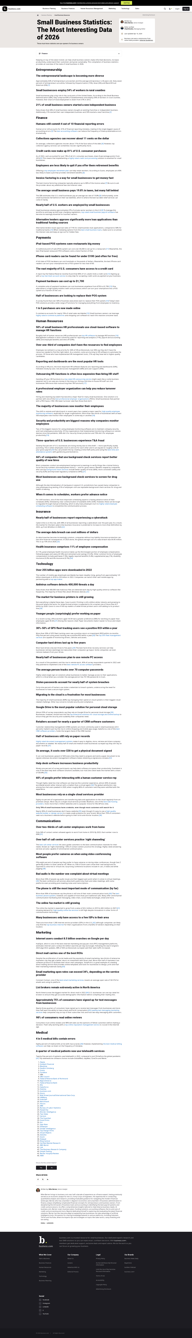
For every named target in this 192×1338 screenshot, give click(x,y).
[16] (116, 335)
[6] (84, 173)
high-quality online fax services (65, 910)
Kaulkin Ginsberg (47, 1068)
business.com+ (120, 1240)
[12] (108, 274)
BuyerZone (128, 1263)
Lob (41, 1147)
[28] (93, 635)
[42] (94, 923)
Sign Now (44, 1124)
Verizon (43, 1116)
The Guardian (45, 1118)
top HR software (88, 335)
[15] (88, 313)
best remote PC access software (80, 664)
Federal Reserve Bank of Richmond (54, 1079)
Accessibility (100, 1280)
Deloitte (43, 1135)
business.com (45, 1091)
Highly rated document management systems (54, 741)
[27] (55, 621)
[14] (107, 301)
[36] (100, 815)
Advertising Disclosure (103, 1289)
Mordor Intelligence (48, 1112)
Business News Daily (131, 1258)
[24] (71, 558)
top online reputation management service (82, 1025)
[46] (81, 1044)
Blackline (43, 1066)
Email (43, 1223)
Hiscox (42, 1104)
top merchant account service (53, 276)
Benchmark (44, 1101)
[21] (84, 472)
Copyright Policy (101, 1285)
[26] (40, 608)
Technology (43, 1276)
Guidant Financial (47, 1064)
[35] (80, 811)
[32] (110, 758)
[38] (44, 869)
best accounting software (67, 131)
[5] (41, 158)
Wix (41, 1085)
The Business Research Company (53, 1149)
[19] (47, 435)
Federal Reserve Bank (48, 1083)
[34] (92, 785)
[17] (84, 383)
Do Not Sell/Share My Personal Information (106, 1264)
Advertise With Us (73, 1267)
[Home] (11, 8)
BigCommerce (45, 1081)
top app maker (56, 579)
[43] (63, 966)
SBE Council (44, 1077)
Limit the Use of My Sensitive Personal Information (105, 1270)
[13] (110, 286)
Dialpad (43, 1139)
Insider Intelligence (48, 1129)
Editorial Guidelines (146, 40)
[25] (87, 592)
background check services (57, 469)
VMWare (43, 1097)
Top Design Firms (47, 1131)
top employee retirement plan (57, 171)
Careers (70, 1263)
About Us (71, 1258)
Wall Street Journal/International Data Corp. (57, 1095)
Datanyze (44, 1126)
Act (41, 1122)
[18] (93, 415)
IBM (41, 1106)
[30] (111, 712)
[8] (100, 195)
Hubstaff (43, 1099)
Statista (43, 1089)
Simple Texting (46, 1151)
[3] (52, 131)
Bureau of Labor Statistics (50, 1108)
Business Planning (47, 15)
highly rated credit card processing (83, 158)
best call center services (49, 845)
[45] (89, 1010)
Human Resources (45, 1267)
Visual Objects (45, 1133)
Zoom (42, 1137)
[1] (49, 85)
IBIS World (44, 1145)
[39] (37, 881)
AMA (42, 1155)
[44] (87, 992)
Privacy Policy (100, 1258)
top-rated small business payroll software (98, 212)
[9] (102, 210)
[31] (49, 746)
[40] (110, 893)
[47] (37, 1058)
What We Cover (45, 1255)
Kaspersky (44, 1110)
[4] (103, 144)
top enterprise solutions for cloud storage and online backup (94, 714)
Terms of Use (100, 1276)
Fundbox (43, 1072)
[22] (63, 527)
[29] (74, 648)
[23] (58, 542)
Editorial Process (73, 1272)
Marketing (42, 1272)
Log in (177, 9)
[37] (41, 834)
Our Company (73, 1255)
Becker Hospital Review (49, 1153)
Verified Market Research (50, 1143)
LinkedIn (50, 1223)
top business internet (55, 925)
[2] (111, 112)
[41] (118, 908)
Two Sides (44, 1114)
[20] (52, 450)
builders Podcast (130, 1267)
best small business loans (91, 230)
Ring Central (45, 1141)
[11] (107, 249)
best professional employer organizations (72, 399)
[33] (45, 772)
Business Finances (45, 1263)
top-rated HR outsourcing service (78, 379)
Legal (98, 1255)
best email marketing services (72, 980)
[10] (51, 230)
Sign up (186, 9)
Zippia (42, 1062)
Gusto (42, 1070)
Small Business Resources (62, 15)
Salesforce (44, 1087)
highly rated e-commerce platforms (50, 315)
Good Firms (44, 1120)
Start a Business (44, 1258)
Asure (42, 1093)
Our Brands (129, 1255)
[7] (106, 183)
